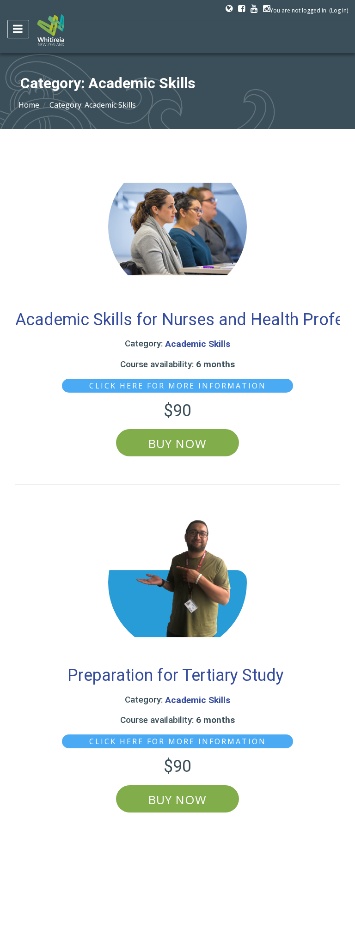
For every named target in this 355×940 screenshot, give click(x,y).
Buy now (177, 444)
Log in (339, 10)
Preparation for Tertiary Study (177, 675)
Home (28, 105)
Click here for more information (177, 386)
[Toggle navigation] (18, 29)
